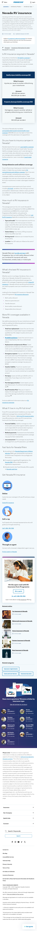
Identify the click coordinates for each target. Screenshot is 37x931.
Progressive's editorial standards (16, 38)
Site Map (5, 853)
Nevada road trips (12, 469)
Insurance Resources (8, 875)
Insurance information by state (20, 47)
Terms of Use (6, 868)
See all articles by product (18, 704)
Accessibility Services (8, 857)
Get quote (29, 926)
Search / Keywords (14, 831)
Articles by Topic (28, 6)
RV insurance (22, 599)
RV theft (10, 188)
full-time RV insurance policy (25, 416)
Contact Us (5, 849)
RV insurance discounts (21, 294)
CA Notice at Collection (9, 871)
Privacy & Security (7, 864)
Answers (6, 6)
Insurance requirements (11, 669)
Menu (5, 2)
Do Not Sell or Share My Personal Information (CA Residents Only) (18, 879)
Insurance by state (26, 673)
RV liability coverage (24, 58)
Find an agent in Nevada (9, 551)
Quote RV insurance (8, 502)
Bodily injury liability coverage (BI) (18, 75)
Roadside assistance (11, 337)
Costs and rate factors (10, 673)
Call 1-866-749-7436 (8, 528)
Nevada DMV (9, 462)
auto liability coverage (27, 147)
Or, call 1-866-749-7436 (18, 596)
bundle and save (20, 253)
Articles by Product (16, 6)
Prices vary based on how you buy (15, 894)
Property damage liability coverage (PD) (18, 102)
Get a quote (18, 591)
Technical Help (6, 860)
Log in (33, 2)
